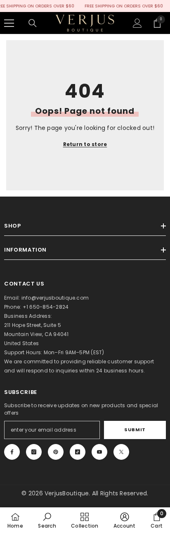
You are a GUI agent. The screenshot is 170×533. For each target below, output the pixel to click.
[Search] (33, 23)
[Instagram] (34, 452)
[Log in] (137, 23)
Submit (134, 429)
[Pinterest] (56, 452)
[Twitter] (121, 452)
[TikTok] (77, 452)
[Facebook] (12, 452)
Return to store (85, 144)
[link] (47, 520)
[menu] (9, 23)
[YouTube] (99, 452)
